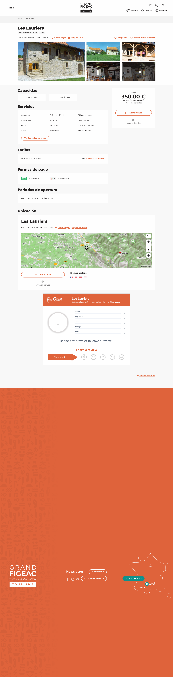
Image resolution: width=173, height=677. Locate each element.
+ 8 (138, 72)
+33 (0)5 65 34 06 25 (94, 578)
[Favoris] (150, 5)
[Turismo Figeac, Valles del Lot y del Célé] (86, 9)
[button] (156, 5)
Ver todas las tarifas (134, 103)
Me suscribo (98, 572)
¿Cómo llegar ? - (133, 578)
